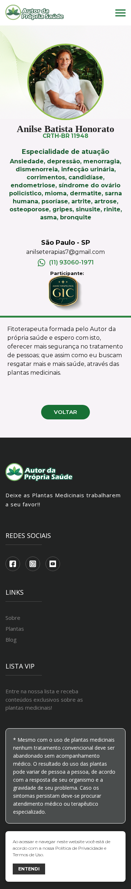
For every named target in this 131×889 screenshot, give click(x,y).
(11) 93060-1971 (71, 262)
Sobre (12, 617)
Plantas (14, 628)
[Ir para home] (34, 13)
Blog (11, 639)
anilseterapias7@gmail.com (65, 251)
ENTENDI (29, 869)
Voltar (65, 411)
